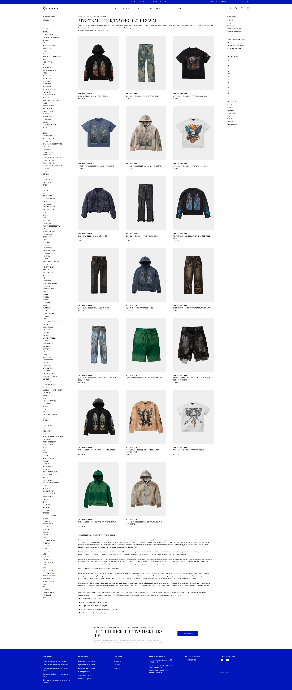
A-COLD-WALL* (48, 48)
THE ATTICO (47, 537)
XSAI (44, 587)
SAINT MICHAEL (48, 491)
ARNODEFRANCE (48, 106)
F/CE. (148, 2)
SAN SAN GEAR (48, 496)
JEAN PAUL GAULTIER (158, 2)
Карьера (117, 668)
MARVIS (45, 363)
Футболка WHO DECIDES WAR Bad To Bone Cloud (191, 166)
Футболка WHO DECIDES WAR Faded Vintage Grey (96, 166)
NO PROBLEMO (48, 398)
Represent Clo (48, 466)
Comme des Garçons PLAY (52, 166)
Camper (46, 147)
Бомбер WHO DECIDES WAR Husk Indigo (92, 236)
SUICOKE (46, 526)
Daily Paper (47, 182)
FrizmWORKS (47, 234)
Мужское (89, 16)
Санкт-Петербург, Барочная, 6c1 (160, 665)
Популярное (231, 23)
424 (44, 43)
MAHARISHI (47, 335)
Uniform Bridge (49, 562)
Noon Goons (47, 404)
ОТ (135, 2)
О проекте (117, 661)
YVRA (44, 598)
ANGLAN (46, 97)
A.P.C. (44, 51)
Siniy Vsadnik (47, 510)
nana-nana (47, 393)
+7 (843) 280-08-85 (156, 672)
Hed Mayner (47, 253)
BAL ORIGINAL (47, 108)
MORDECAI (46, 379)
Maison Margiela (49, 338)
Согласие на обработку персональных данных (56, 675)
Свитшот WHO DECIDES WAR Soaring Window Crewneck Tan (142, 451)
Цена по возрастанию (235, 28)
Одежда (46, 20)
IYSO (44, 275)
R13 (44, 450)
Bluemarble (47, 116)
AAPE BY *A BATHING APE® (52, 56)
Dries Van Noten (49, 199)
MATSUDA (46, 365)
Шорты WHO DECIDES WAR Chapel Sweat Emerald (144, 378)
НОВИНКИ (129, 2)
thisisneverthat (49, 540)
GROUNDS (46, 245)
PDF (44, 428)
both (45, 127)
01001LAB (46, 32)
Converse (46, 168)
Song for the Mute (50, 516)
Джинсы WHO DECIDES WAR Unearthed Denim (142, 96)
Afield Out (47, 76)
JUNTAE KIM (47, 291)
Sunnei (45, 532)
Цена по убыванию (234, 31)
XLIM (44, 584)
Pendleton (47, 431)
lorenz (45, 319)
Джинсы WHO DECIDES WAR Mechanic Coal (94, 308)
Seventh (46, 507)
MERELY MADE (47, 371)
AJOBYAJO (46, 81)
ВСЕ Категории (49, 16)
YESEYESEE (46, 589)
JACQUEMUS (47, 281)
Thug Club (47, 546)
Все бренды (47, 28)
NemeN (45, 395)
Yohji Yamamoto (49, 592)
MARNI (45, 352)
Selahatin (46, 505)
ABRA (45, 59)
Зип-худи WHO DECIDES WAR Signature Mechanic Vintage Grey (144, 523)
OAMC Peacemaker (50, 414)
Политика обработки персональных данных (55, 669)
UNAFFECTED (47, 557)
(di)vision (46, 190)
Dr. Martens (47, 196)
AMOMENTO (47, 92)
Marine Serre (48, 346)
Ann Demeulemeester (51, 100)
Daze (45, 185)
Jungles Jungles (49, 289)
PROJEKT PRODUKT (49, 442)
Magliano (46, 332)
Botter (45, 130)
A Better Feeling (49, 45)
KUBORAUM (47, 308)
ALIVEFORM (47, 87)
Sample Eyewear (49, 494)
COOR (45, 171)
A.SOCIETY (46, 54)
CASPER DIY (47, 155)
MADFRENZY (47, 330)
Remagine (46, 464)
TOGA (45, 548)
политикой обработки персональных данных (147, 640)
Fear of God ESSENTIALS (52, 226)
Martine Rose (48, 360)
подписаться (188, 633)
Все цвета (231, 101)
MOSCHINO (47, 382)
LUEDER (45, 324)
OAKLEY (45, 409)
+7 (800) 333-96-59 (242, 2)
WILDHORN (46, 578)
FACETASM (46, 220)
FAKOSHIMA (47, 223)
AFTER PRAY (47, 78)
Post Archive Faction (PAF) (53, 436)
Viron (45, 565)
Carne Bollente (49, 152)
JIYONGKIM (46, 286)
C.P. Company (47, 141)
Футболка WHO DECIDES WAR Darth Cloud (188, 450)
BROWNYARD (47, 136)
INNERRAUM (47, 270)
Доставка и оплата (84, 675)
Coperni (46, 174)
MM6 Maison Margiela (51, 376)
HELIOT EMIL (47, 256)
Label (45, 311)
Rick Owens (47, 480)
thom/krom (47, 543)
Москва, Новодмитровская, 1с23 (160, 660)
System (45, 535)
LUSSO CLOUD (48, 327)
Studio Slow (48, 524)
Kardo (45, 300)
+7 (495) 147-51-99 (155, 662)
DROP (45, 201)
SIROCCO (46, 513)
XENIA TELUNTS (48, 581)
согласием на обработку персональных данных (118, 640)
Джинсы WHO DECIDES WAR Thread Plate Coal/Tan (192, 308)
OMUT (45, 417)
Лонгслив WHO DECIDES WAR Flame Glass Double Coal (191, 237)
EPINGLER (46, 212)
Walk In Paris (48, 570)
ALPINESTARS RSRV (49, 89)
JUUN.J (45, 294)
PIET (44, 434)
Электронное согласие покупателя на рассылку (56, 681)
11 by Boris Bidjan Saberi (52, 37)
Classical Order (49, 160)
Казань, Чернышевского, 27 (159, 670)
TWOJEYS (46, 551)
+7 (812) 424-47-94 (156, 667)
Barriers (46, 114)
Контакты (117, 665)
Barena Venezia (48, 111)
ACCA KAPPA (47, 62)
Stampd (46, 518)
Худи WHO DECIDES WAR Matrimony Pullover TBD (96, 450)
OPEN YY (46, 420)
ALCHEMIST (47, 84)
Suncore (46, 529)
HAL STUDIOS (47, 248)
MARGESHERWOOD (49, 343)
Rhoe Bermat (48, 475)
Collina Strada (49, 163)
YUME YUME (47, 595)
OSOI (44, 423)
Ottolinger (47, 425)
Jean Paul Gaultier (50, 283)
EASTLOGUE (47, 204)
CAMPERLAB (47, 149)
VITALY (45, 568)
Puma (45, 447)
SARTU (45, 499)
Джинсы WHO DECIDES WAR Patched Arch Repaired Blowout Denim (97, 379)
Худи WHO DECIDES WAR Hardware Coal (93, 96)
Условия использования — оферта (55, 661)
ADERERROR (47, 67)
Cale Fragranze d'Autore (52, 144)
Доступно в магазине (236, 39)
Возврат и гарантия (85, 679)
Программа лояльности (86, 665)
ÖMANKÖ (46, 341)
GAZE (45, 240)
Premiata (46, 439)
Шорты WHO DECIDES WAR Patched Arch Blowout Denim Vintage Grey (191, 379)
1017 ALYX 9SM (48, 35)
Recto (45, 456)
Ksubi (45, 305)
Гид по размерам (84, 672)
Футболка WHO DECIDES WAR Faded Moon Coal (190, 96)
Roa (44, 485)
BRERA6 (45, 133)
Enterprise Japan (49, 207)
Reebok (45, 461)
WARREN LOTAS (48, 573)
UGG (44, 554)
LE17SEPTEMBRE (48, 313)
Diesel (45, 193)
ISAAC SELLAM (48, 272)
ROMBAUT (46, 488)
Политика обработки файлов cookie (55, 665)
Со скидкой (231, 25)
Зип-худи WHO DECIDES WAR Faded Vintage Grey (144, 166)
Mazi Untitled (48, 368)
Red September (48, 458)
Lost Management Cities (52, 321)
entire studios (48, 209)
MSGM (45, 387)
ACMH (45, 65)
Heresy (45, 259)
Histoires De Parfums (51, 261)
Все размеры (232, 56)
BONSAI (45, 122)
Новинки (230, 20)
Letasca (46, 316)
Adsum (45, 73)
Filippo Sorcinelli (49, 231)
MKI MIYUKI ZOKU (49, 373)
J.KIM (44, 278)
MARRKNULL (47, 354)
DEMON (45, 188)
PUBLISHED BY (48, 445)
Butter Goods (48, 138)
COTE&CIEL (47, 179)
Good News (47, 242)
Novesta (46, 406)
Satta (45, 502)
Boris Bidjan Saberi (50, 125)
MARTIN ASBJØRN (49, 357)
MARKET (46, 349)
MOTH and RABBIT (49, 384)
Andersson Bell (49, 95)
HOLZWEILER (47, 264)
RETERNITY (46, 469)
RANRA (45, 453)
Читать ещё (104, 30)
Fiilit (44, 229)
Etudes (45, 215)
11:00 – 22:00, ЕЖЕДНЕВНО (220, 2)
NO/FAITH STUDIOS (49, 401)
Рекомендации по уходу (86, 668)
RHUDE (45, 477)
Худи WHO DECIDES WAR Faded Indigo (139, 308)
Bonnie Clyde (48, 119)
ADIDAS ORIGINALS (49, 70)
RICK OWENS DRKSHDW (51, 483)
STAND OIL (46, 521)
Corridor (46, 177)
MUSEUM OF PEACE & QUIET (52, 390)
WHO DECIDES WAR (49, 576)
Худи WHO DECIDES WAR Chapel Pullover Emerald (97, 522)
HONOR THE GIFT (48, 267)
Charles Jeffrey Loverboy (53, 158)
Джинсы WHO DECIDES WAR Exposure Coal (142, 236)
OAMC (45, 412)
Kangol (46, 297)
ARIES (45, 103)
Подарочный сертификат (87, 661)
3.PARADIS (46, 40)
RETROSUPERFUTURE (50, 472)
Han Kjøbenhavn (49, 250)
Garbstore (47, 237)
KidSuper (46, 302)
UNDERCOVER (140, 2)
